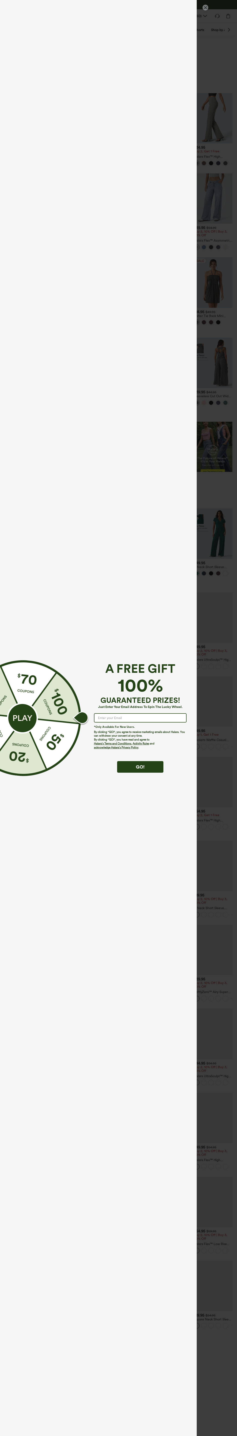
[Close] (205, 7)
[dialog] (118, 718)
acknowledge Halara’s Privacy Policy (116, 747)
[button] (22, 718)
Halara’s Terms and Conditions (112, 743)
